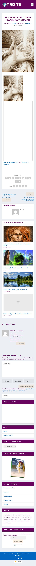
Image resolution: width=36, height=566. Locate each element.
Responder (20, 343)
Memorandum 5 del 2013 (11, 162)
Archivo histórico (8, 435)
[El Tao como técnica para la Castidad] (18, 279)
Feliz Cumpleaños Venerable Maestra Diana (17, 268)
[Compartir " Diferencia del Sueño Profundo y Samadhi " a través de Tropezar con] (29, 178)
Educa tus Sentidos (9, 488)
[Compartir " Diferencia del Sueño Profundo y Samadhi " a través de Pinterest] (19, 178)
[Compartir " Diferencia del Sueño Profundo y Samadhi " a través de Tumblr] (16, 178)
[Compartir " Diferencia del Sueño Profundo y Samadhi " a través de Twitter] (9, 178)
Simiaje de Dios (8, 500)
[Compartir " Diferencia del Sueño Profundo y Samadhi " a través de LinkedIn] (23, 178)
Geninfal (6, 492)
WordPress (18, 555)
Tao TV (14, 23)
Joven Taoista (8, 496)
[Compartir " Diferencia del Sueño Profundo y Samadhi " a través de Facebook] (6, 178)
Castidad (27, 23)
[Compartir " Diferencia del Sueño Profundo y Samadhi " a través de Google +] (13, 178)
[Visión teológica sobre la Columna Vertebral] (18, 302)
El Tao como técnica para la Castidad (15, 289)
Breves (5, 431)
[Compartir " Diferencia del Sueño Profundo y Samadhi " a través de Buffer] (26, 178)
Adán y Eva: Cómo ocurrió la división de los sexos (17, 244)
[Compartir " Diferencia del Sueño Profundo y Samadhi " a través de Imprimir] (19, 181)
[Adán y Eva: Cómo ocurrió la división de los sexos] (18, 234)
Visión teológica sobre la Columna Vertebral (17, 314)
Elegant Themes (16, 554)
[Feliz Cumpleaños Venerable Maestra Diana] (18, 257)
